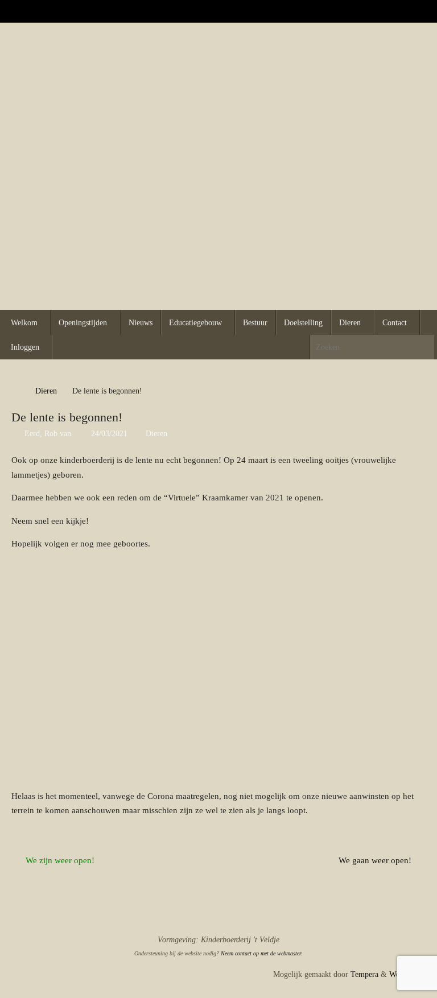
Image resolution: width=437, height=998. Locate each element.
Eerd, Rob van (47, 433)
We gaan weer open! (376, 860)
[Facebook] (391, 11)
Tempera (364, 974)
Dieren (46, 391)
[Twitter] (407, 11)
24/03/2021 (109, 433)
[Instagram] (423, 11)
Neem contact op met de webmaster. (262, 953)
